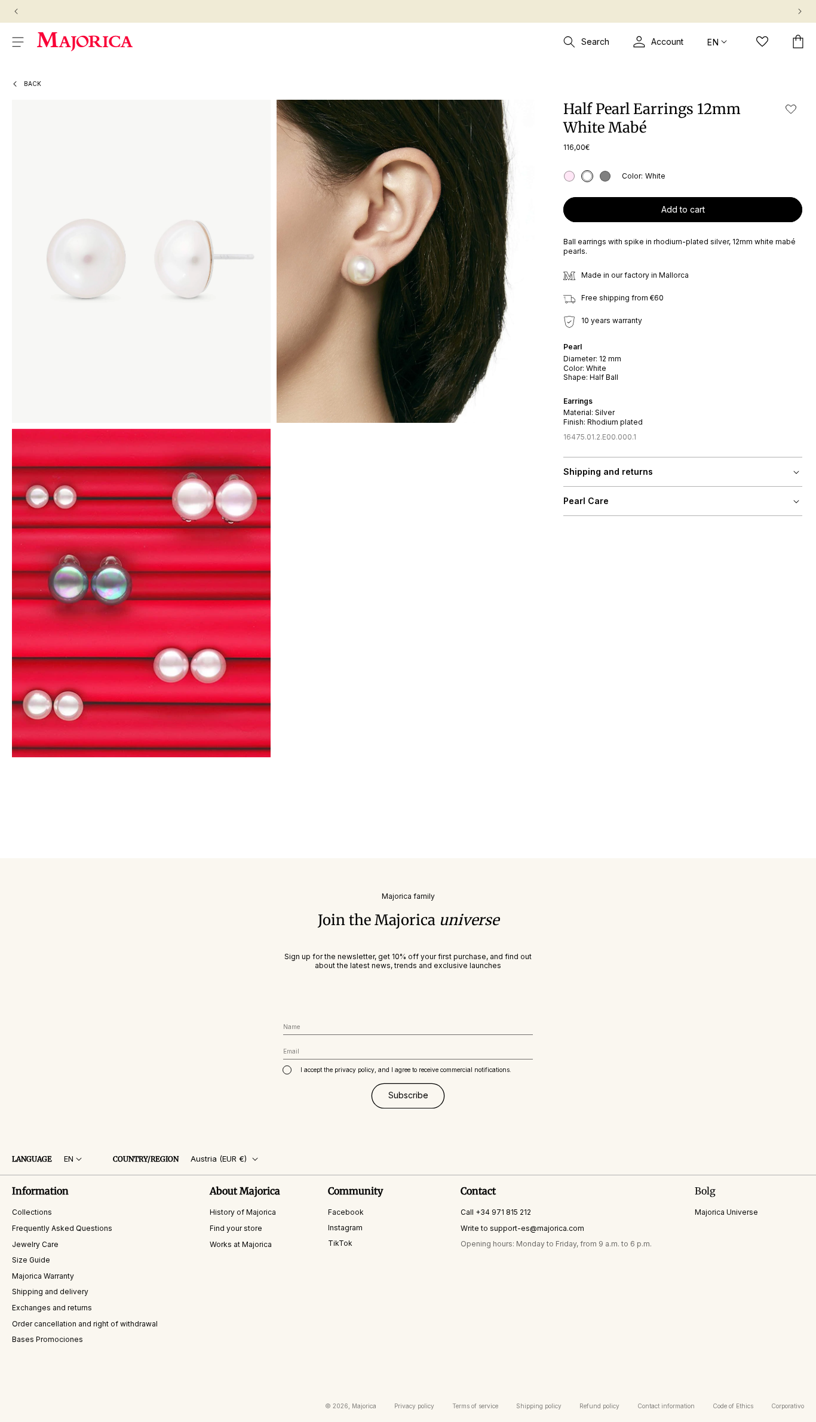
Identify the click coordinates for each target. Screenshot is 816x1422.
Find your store (236, 1228)
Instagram (345, 1227)
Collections (32, 1212)
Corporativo (787, 1405)
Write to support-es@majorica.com (522, 1228)
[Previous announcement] (16, 11)
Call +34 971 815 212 (496, 1212)
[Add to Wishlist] (791, 109)
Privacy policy (414, 1405)
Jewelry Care (35, 1244)
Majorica (364, 1405)
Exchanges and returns (52, 1307)
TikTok (340, 1243)
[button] (18, 42)
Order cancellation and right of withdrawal (85, 1323)
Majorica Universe (726, 1212)
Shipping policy (539, 1405)
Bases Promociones (47, 1339)
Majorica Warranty (43, 1275)
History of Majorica (243, 1212)
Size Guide (31, 1260)
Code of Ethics (733, 1405)
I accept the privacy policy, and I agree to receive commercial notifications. (405, 1069)
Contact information (666, 1405)
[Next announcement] (800, 11)
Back (32, 83)
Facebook (346, 1212)
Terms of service (475, 1405)
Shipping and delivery (50, 1292)
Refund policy (599, 1405)
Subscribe (408, 1096)
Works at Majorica (241, 1244)
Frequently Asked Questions (62, 1228)
